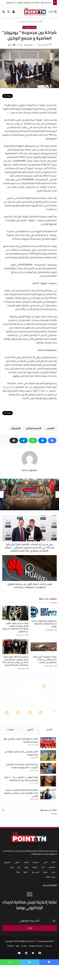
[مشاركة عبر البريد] (13, 440)
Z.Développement (45, 941)
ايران (18, 867)
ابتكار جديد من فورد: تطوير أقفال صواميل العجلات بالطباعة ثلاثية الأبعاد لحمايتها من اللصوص (15, 627)
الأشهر (30, 729)
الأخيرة (49, 729)
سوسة (45, 872)
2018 (53, 862)
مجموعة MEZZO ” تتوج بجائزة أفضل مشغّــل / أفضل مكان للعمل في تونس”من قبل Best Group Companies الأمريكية (15, 661)
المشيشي (52, 867)
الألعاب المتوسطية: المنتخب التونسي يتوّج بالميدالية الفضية (20, 740)
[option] (29, 494)
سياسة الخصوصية (36, 945)
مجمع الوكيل (33, 428)
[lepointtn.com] (35, 11)
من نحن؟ (48, 945)
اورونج (26, 867)
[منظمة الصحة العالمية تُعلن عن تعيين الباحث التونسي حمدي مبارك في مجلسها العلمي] (48, 793)
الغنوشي (7, 862)
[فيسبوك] (52, 440)
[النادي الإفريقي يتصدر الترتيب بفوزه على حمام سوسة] (48, 755)
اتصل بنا (24, 945)
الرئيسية (37, 21)
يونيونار (15, 428)
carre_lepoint (42, 45)
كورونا (25, 872)
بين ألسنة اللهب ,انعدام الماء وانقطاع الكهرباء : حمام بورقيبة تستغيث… (22, 765)
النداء (43, 867)
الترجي (45, 862)
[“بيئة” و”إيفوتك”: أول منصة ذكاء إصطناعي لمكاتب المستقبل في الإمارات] (44, 646)
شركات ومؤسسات (24, 21)
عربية (17, 945)
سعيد (53, 872)
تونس (50, 428)
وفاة (17, 872)
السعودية (36, 862)
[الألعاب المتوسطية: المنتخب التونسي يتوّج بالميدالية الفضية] (48, 742)
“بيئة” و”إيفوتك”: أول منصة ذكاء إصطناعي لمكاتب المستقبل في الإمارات (45, 659)
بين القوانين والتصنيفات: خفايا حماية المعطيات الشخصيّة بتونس (44, 623)
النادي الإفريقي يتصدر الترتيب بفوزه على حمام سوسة (21, 753)
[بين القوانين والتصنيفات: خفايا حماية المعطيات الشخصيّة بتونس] (44, 612)
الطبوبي (17, 862)
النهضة (34, 867)
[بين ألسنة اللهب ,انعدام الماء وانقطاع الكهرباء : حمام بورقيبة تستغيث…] (48, 768)
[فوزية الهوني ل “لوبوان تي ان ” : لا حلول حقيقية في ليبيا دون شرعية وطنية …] (48, 781)
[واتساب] (33, 440)
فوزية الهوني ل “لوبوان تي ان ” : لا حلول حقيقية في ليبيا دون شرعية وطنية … (21, 778)
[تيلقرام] (23, 440)
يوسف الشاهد (50, 877)
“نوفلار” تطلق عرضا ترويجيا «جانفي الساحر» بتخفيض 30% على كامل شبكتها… (29, 497)
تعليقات (10, 729)
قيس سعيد (35, 872)
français (10, 945)
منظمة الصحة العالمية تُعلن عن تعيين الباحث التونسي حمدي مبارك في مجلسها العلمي (21, 793)
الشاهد (26, 862)
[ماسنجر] (42, 440)
